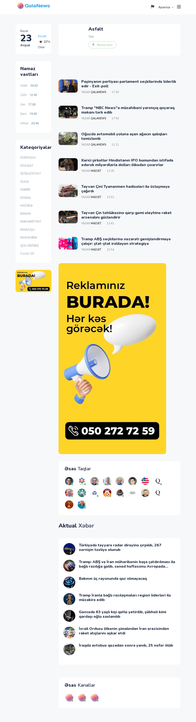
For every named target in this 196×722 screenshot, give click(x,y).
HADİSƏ (26, 206)
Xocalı (42, 36)
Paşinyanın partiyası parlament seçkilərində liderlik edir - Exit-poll (128, 84)
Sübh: (29, 85)
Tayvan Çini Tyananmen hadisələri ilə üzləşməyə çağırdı (125, 189)
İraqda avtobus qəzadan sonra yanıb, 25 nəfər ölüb (126, 645)
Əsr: (27, 104)
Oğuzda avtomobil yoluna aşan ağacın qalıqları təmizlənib (124, 136)
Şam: (28, 113)
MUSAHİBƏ (28, 237)
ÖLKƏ (24, 182)
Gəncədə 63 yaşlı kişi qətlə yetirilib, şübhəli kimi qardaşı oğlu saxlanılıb (122, 614)
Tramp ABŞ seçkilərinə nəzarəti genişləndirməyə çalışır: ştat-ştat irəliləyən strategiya (126, 241)
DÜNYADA (28, 158)
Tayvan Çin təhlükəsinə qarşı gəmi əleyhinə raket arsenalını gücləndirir (126, 215)
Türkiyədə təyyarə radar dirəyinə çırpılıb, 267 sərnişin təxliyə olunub (120, 547)
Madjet (96, 171)
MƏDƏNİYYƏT (30, 222)
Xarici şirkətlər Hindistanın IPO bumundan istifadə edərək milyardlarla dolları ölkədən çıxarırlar (127, 162)
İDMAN (25, 214)
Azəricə (164, 7)
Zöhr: (28, 95)
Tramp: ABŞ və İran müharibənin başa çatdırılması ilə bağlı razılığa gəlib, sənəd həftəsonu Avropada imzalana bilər (127, 566)
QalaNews (98, 92)
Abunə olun (105, 45)
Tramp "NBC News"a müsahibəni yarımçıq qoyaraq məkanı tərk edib (127, 110)
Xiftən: (29, 123)
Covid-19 (27, 253)
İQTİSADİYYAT (30, 174)
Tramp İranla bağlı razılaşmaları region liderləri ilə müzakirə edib (125, 597)
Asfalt (95, 29)
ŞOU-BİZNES (29, 246)
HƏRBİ (25, 190)
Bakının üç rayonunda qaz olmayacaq (113, 578)
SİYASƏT (26, 166)
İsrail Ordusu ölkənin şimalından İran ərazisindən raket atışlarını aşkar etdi (124, 631)
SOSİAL (25, 198)
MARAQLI (27, 230)
